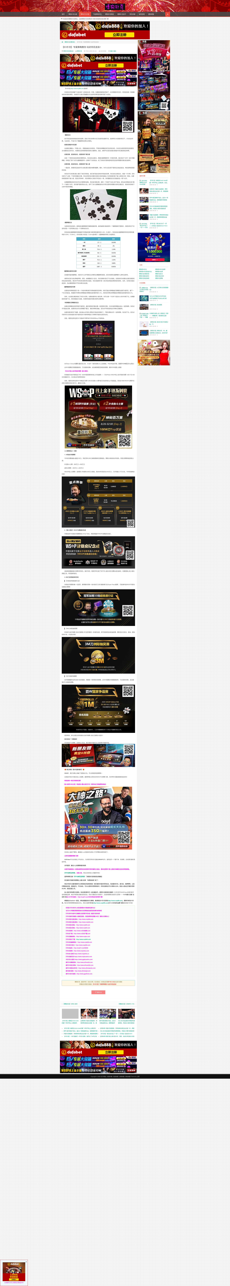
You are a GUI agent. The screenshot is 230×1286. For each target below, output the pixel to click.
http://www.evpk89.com (100, 903)
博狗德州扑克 (143, 269)
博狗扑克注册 (72, 14)
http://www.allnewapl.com (82, 971)
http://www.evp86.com (77, 88)
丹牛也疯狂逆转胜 (79, 876)
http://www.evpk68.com (83, 945)
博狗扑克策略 (159, 278)
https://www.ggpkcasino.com (83, 959)
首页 (63, 14)
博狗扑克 (79, 51)
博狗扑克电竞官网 (144, 278)
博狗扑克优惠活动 (70, 42)
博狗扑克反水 (159, 274)
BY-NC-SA (111, 982)
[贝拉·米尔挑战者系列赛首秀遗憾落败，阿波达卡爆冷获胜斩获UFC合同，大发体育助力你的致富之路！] (126, 1013)
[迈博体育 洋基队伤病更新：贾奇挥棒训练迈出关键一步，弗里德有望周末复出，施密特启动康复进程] (89, 1013)
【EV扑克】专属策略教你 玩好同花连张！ (82, 46)
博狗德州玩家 (159, 271)
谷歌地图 (121, 1076)
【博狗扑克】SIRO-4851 (70, 1004)
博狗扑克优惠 (85, 14)
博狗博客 (151, 14)
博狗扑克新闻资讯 (144, 276)
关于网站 (103, 1076)
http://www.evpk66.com (83, 939)
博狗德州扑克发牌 (160, 269)
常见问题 (132, 14)
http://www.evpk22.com (86, 922)
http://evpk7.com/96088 (85, 897)
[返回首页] (62, 42)
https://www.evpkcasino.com (83, 956)
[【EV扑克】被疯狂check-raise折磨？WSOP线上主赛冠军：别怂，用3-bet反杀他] (70, 1013)
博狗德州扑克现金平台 (145, 271)
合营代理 (109, 1076)
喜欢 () (99, 992)
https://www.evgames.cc (81, 953)
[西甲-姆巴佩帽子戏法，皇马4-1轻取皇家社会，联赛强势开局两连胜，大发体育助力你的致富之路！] (107, 1013)
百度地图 (115, 1076)
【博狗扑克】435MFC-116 (126, 1004)
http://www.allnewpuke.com (86, 968)
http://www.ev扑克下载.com (82, 933)
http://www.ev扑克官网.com (82, 931)
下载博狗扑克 (97, 14)
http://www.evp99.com (115, 901)
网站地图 (127, 1076)
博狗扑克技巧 (121, 14)
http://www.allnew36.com (85, 962)
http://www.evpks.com (83, 936)
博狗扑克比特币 (159, 276)
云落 (138, 1076)
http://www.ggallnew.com (84, 974)
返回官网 (142, 14)
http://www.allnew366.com (85, 965)
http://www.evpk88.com (85, 942)
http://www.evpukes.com (81, 951)
